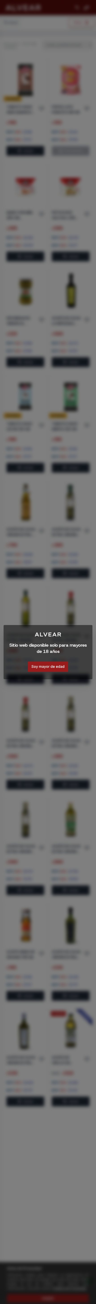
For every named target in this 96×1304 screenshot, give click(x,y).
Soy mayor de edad (48, 666)
